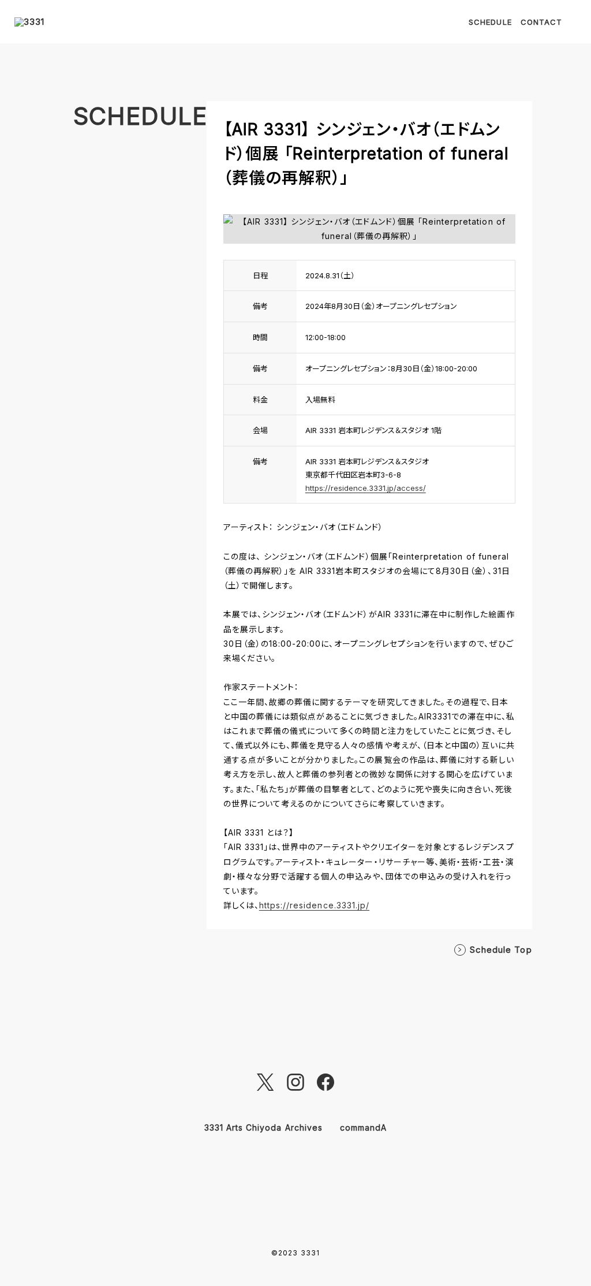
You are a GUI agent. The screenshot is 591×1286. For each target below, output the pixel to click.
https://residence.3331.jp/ (314, 905)
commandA (363, 1127)
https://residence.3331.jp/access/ (365, 488)
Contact (541, 22)
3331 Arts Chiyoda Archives (263, 1127)
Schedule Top (501, 949)
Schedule (490, 22)
